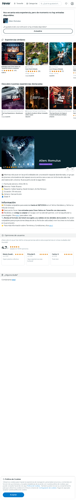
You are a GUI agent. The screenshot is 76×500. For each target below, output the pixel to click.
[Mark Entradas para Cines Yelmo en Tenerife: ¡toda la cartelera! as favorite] (21, 44)
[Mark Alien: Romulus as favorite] (72, 169)
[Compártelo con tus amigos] (68, 169)
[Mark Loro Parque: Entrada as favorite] (69, 44)
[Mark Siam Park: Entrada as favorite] (45, 44)
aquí (18, 215)
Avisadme (38, 31)
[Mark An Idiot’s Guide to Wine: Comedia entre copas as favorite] (45, 88)
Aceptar (13, 495)
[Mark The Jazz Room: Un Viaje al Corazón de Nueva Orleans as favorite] (69, 88)
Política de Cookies (33, 486)
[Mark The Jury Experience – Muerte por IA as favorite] (21, 88)
